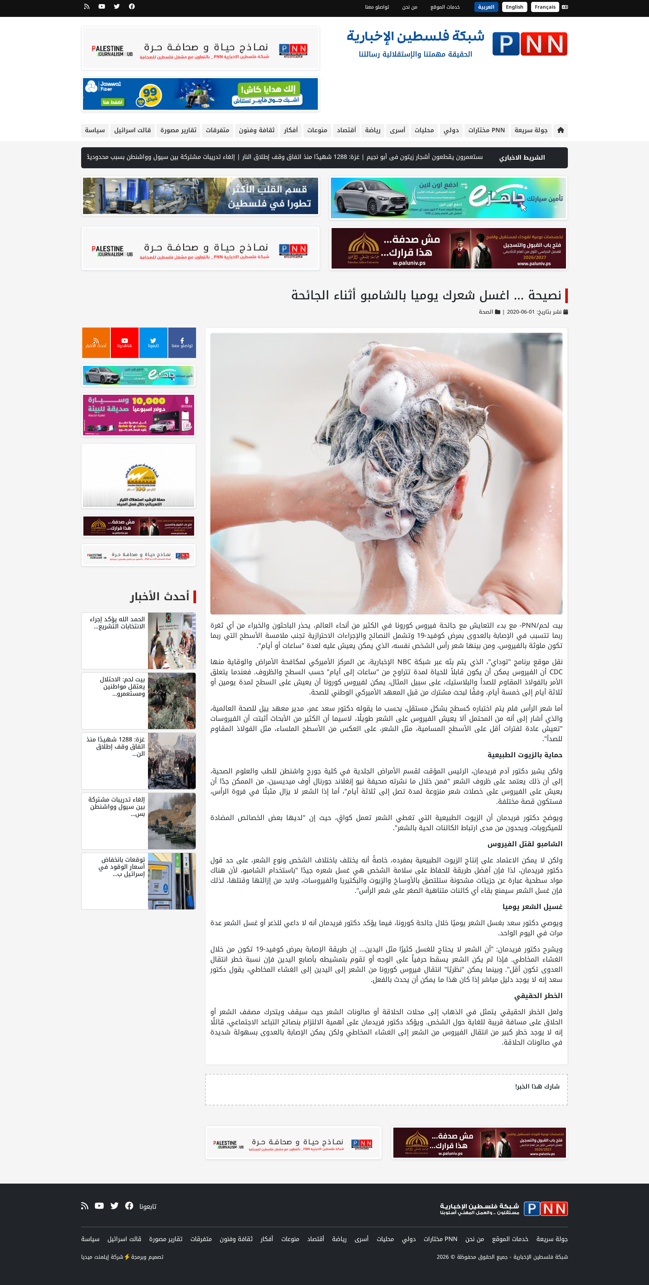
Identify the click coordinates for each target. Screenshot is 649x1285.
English (515, 7)
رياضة (372, 130)
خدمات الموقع (445, 7)
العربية (486, 7)
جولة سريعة (531, 130)
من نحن (409, 7)
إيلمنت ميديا (95, 1257)
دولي (451, 130)
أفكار (291, 130)
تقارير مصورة (178, 130)
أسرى (397, 130)
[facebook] (131, 9)
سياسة (95, 130)
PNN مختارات (486, 130)
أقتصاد (346, 130)
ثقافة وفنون (257, 130)
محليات (424, 130)
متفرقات (217, 130)
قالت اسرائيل (132, 130)
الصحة (486, 312)
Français (545, 7)
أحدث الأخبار (160, 597)
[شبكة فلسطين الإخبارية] (457, 42)
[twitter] (116, 9)
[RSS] (86, 9)
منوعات (317, 130)
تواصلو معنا (377, 7)
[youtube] (101, 9)
